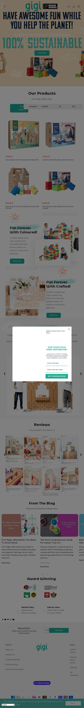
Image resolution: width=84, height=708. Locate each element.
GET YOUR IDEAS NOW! (57, 376)
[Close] (69, 329)
